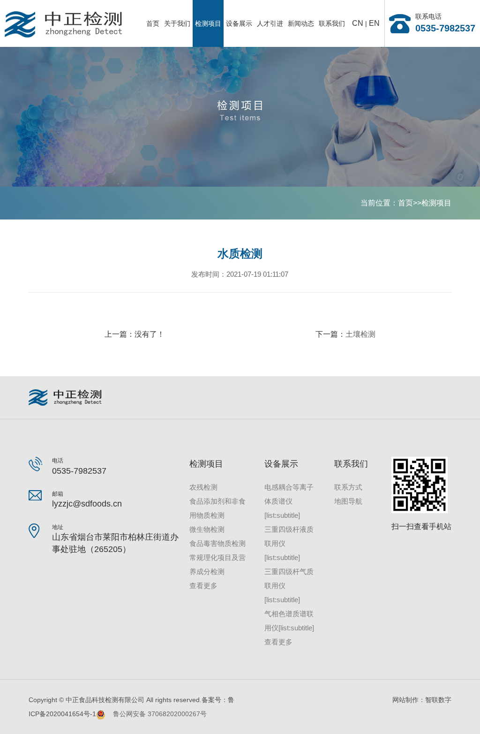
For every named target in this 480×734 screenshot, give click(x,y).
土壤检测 (360, 334)
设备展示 (239, 23)
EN (374, 23)
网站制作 (405, 700)
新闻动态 (301, 23)
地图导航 (348, 501)
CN (357, 23)
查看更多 (203, 586)
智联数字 (438, 700)
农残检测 (203, 487)
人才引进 (270, 23)
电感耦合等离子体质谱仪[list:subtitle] (289, 501)
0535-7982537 (445, 28)
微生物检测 (207, 529)
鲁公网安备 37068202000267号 (156, 714)
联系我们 (332, 23)
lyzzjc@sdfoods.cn (87, 503)
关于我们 (177, 23)
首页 (152, 23)
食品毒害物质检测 (217, 543)
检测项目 (208, 23)
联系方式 (348, 487)
